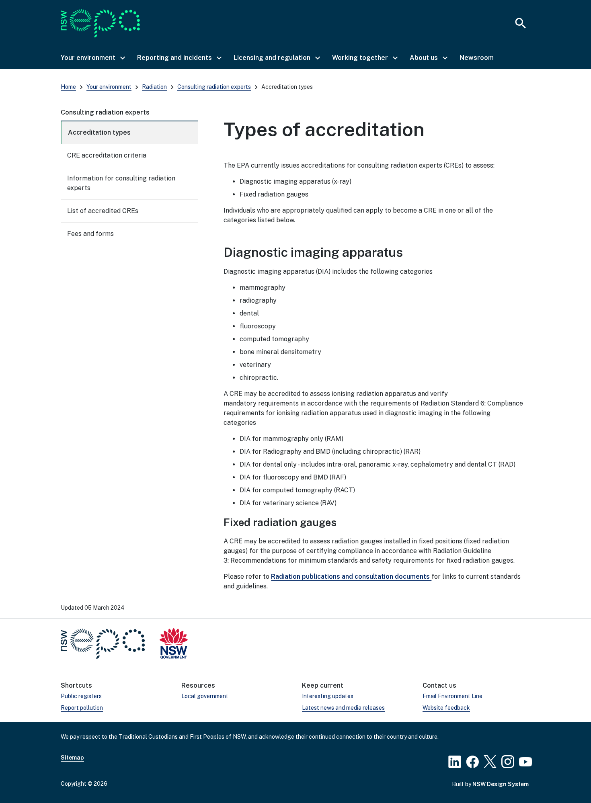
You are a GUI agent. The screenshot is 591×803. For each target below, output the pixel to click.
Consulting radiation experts (214, 87)
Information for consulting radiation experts (121, 183)
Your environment (108, 87)
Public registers (81, 696)
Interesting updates (327, 696)
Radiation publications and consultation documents (351, 576)
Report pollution (82, 708)
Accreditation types (99, 132)
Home (68, 87)
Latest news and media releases (343, 708)
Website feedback (446, 708)
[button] (92, 58)
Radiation (154, 87)
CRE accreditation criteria (106, 155)
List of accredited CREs (102, 211)
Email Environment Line (452, 696)
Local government (204, 696)
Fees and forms (90, 234)
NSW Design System (500, 784)
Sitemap (72, 757)
